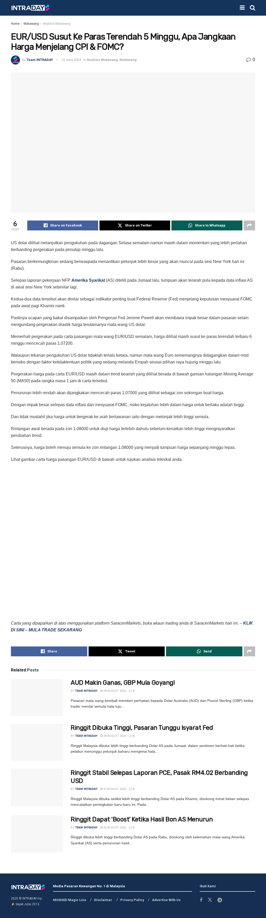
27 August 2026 (114, 789)
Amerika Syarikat (88, 280)
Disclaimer (103, 900)
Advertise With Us (166, 900)
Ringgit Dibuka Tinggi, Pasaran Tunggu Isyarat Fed (142, 727)
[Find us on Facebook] (201, 900)
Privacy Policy (132, 900)
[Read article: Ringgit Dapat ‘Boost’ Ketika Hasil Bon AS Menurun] (37, 834)
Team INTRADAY (39, 60)
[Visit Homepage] (30, 8)
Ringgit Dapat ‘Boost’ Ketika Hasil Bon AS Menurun (142, 819)
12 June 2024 (71, 60)
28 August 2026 (114, 691)
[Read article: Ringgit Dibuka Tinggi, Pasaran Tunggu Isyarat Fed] (37, 742)
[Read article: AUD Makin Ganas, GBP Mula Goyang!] (37, 697)
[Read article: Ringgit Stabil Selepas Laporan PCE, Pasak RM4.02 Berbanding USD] (37, 787)
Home (15, 24)
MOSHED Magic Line (69, 900)
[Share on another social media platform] (249, 225)
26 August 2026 (114, 827)
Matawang (31, 24)
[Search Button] (252, 8)
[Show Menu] (242, 8)
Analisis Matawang (56, 24)
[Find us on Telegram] (219, 900)
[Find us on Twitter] (210, 900)
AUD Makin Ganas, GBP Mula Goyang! (123, 682)
